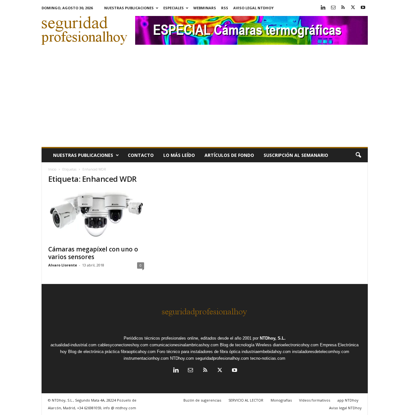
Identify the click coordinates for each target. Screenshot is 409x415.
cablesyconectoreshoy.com (123, 344)
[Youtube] (363, 7)
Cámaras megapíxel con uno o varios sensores (93, 253)
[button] (358, 155)
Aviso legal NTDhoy (253, 7)
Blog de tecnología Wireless (246, 344)
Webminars (204, 7)
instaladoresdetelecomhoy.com (320, 351)
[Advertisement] (205, 99)
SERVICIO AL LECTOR (245, 400)
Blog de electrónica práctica (94, 351)
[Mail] (333, 7)
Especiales (173, 7)
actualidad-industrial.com (73, 344)
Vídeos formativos (314, 400)
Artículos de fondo (229, 155)
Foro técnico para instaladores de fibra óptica (198, 351)
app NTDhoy (348, 400)
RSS (224, 7)
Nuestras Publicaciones (129, 7)
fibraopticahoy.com (138, 351)
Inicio (52, 169)
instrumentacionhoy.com (146, 358)
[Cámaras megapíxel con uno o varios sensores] (96, 216)
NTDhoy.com (182, 358)
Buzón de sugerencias (202, 400)
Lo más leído (179, 155)
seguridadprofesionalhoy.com (222, 358)
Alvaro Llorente (62, 265)
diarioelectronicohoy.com (296, 344)
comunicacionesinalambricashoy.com (184, 344)
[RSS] (343, 7)
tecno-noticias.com (267, 358)
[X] (353, 7)
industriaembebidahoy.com (266, 351)
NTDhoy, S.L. (273, 338)
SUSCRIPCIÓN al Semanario (296, 155)
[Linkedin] (323, 7)
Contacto (141, 155)
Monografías (281, 400)
